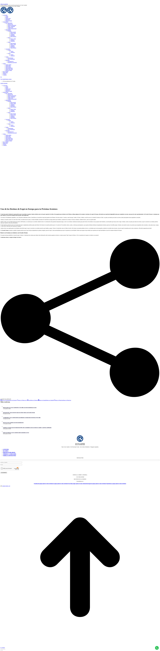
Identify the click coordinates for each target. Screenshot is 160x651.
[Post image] (4, 406)
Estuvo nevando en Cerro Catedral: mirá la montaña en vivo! (16, 432)
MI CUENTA (5, 451)
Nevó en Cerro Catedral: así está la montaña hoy (13, 422)
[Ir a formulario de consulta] (157, 648)
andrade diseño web (6, 485)
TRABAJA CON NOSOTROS (9, 455)
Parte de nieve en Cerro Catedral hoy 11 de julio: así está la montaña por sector (19, 407)
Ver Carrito (2, 79)
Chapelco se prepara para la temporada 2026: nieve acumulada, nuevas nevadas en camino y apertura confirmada (27, 427)
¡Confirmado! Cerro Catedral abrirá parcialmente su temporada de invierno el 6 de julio (21, 417)
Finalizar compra (8, 79)
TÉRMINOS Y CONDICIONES (9, 454)
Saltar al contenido (4, 4)
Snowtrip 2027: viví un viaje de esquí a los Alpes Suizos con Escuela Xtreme (19, 412)
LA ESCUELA (6, 449)
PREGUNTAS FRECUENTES (9, 452)
